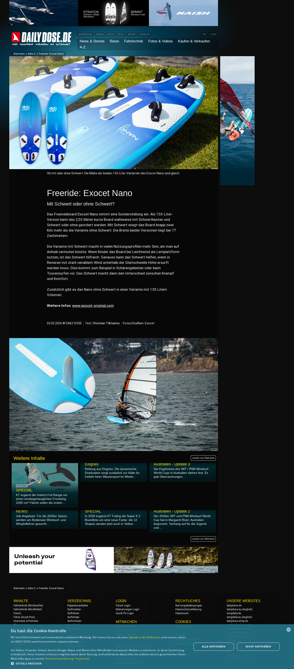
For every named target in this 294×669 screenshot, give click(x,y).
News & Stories (92, 41)
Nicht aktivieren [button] (258, 646)
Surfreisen (73, 613)
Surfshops (73, 617)
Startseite (19, 54)
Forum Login (123, 605)
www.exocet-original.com (93, 305)
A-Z (82, 47)
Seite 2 (32, 54)
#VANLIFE (144, 34)
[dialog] (147, 646)
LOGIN (213, 34)
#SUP (110, 34)
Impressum (182, 613)
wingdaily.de (234, 613)
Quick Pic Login (125, 613)
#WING (100, 34)
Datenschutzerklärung (188, 609)
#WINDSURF (85, 34)
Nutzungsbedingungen (188, 605)
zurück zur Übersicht (203, 458)
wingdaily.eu (234, 617)
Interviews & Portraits (26, 621)
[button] (98, 663)
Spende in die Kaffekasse (144, 637)
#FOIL (121, 34)
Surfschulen (74, 621)
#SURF (132, 34)
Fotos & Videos (160, 41)
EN (204, 34)
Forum (17, 613)
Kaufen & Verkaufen (194, 41)
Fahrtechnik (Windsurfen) (28, 605)
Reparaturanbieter (77, 605)
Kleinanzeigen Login (127, 609)
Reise (114, 41)
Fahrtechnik (133, 41)
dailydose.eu (234, 609)
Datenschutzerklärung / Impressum (67, 658)
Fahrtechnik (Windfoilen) (28, 609)
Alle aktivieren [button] (213, 646)
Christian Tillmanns (106, 323)
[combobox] (288, 629)
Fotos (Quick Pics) (24, 617)
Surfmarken (74, 609)
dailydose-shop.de (237, 621)
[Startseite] (41, 43)
